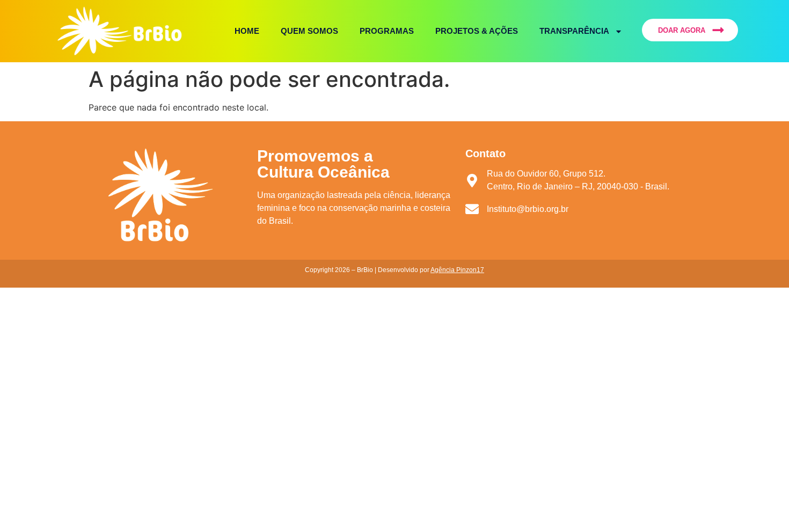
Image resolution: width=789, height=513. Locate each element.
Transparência (574, 30)
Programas (387, 30)
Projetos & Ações (476, 30)
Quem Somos (309, 30)
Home (247, 30)
